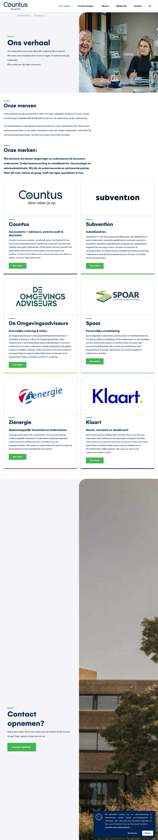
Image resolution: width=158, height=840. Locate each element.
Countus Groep (85, 6)
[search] (150, 6)
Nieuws (105, 6)
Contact (138, 6)
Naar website (18, 266)
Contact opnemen (21, 747)
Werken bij (121, 6)
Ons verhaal (64, 6)
